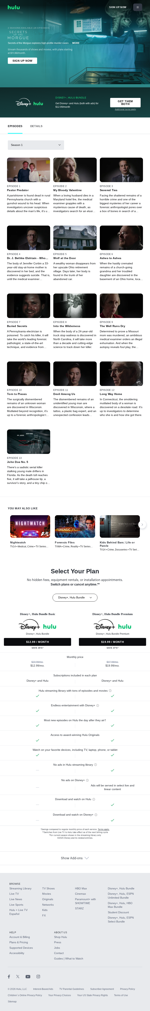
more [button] (76, 43)
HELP (12, 932)
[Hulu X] (21, 976)
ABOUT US (60, 932)
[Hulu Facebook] (12, 976)
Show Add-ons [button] (72, 858)
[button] (15, 125)
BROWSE (15, 884)
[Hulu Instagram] (38, 976)
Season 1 (17, 144)
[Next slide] (142, 525)
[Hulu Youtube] (31, 976)
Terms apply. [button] (103, 829)
